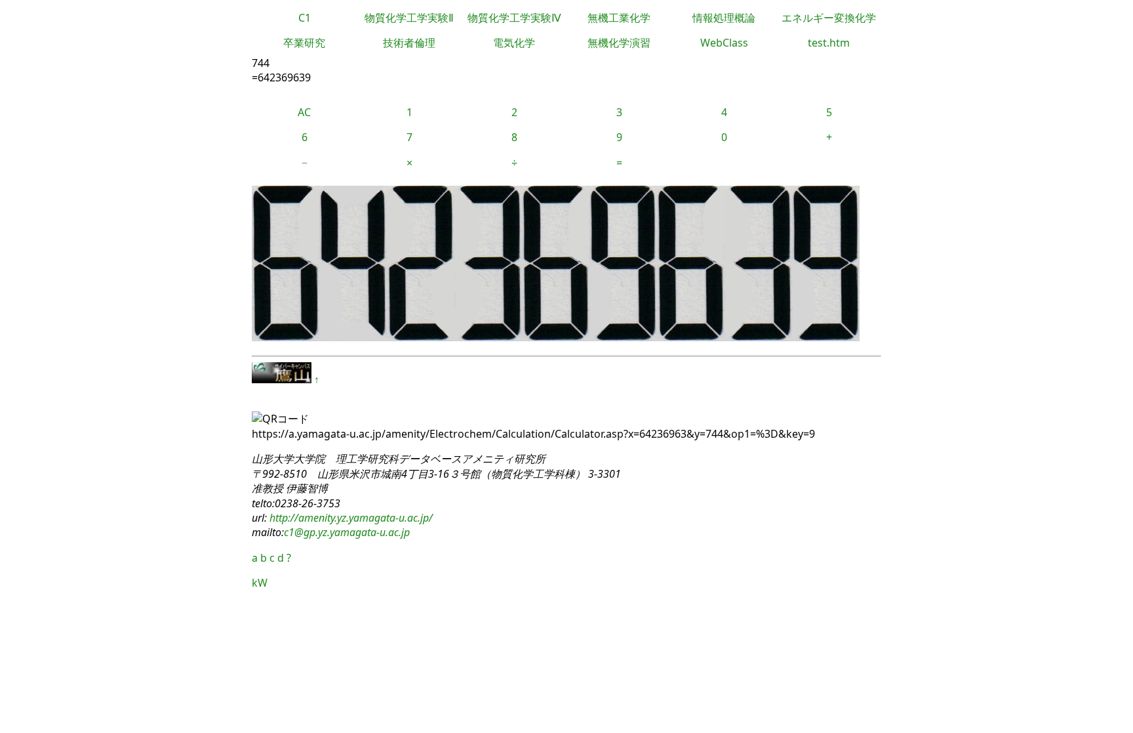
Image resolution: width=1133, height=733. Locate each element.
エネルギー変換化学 (829, 17)
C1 (304, 17)
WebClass (724, 42)
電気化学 (514, 42)
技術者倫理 (409, 42)
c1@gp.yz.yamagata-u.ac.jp (347, 532)
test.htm (829, 42)
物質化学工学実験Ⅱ (409, 17)
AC (304, 112)
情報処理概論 (723, 17)
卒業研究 (304, 42)
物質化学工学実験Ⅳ (514, 17)
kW (260, 583)
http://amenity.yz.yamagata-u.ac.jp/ (350, 518)
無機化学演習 (618, 42)
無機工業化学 (618, 17)
